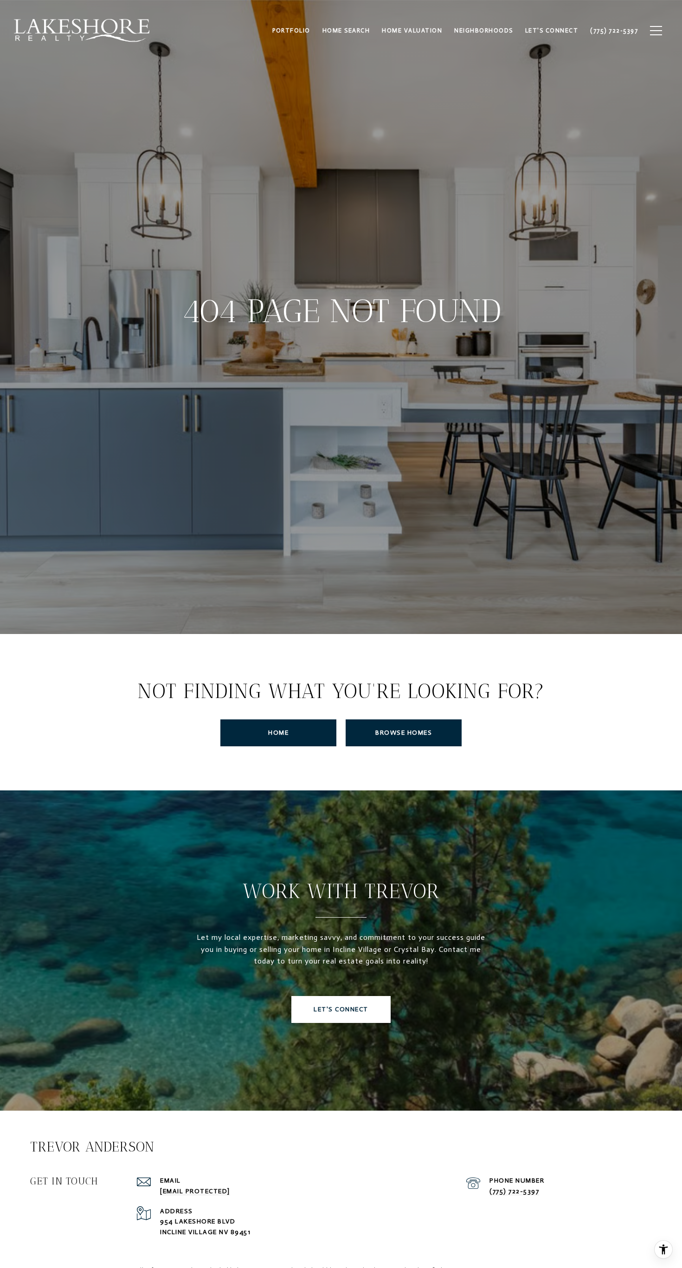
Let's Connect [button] (341, 1009)
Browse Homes (403, 733)
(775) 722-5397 (514, 1191)
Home (278, 733)
